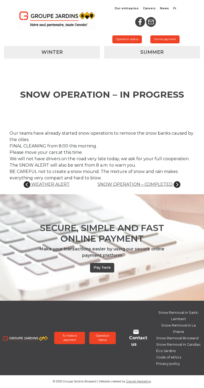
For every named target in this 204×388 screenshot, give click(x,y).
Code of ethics (168, 357)
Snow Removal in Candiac (178, 344)
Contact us (138, 341)
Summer (152, 52)
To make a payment (69, 338)
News (164, 8)
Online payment (165, 39)
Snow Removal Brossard (177, 338)
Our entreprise (126, 8)
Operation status (127, 39)
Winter (52, 52)
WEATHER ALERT (50, 184)
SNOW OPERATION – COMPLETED (135, 184)
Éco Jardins (166, 351)
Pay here (102, 267)
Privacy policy (168, 364)
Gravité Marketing (138, 381)
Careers (149, 8)
